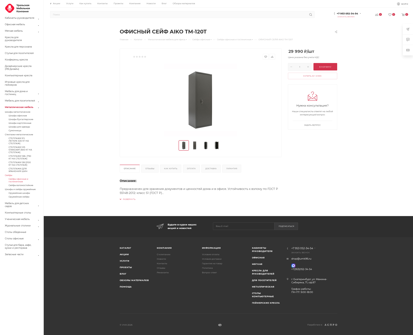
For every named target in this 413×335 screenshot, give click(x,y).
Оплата (191, 168)
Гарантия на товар (212, 263)
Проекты (126, 267)
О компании (163, 254)
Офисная (258, 257)
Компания (164, 248)
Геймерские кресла (266, 303)
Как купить (170, 168)
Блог (123, 273)
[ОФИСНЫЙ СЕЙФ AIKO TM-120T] (200, 100)
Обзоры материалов (134, 280)
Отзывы (150, 168)
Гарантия (231, 168)
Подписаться (286, 226)
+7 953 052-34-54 (347, 13)
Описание (130, 168)
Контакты (162, 263)
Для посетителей (264, 280)
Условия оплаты (210, 254)
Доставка (211, 168)
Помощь (126, 286)
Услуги (125, 261)
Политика (207, 268)
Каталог (125, 248)
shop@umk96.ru (301, 258)
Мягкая (257, 264)
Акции (124, 254)
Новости (161, 259)
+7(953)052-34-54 (301, 269)
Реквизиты (163, 272)
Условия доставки (212, 259)
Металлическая (263, 286)
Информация (211, 248)
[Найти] (311, 14)
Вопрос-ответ (209, 272)
